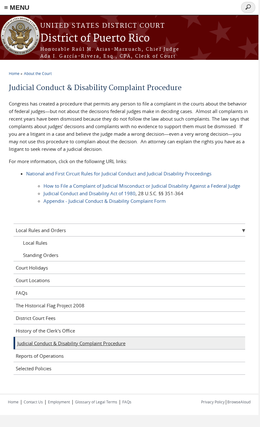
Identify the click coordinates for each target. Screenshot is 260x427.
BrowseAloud (239, 401)
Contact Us (33, 401)
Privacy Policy (213, 401)
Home (14, 73)
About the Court (38, 73)
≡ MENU (16, 7)
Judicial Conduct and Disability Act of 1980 (89, 193)
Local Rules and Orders (41, 230)
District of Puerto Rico (95, 38)
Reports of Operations (40, 356)
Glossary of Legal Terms (96, 401)
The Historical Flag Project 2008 (50, 305)
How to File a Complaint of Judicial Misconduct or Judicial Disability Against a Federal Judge (141, 186)
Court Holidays (32, 268)
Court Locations (33, 280)
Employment (59, 401)
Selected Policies (33, 368)
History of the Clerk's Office (45, 330)
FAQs (21, 293)
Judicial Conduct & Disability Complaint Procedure (71, 343)
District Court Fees (35, 318)
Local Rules (35, 243)
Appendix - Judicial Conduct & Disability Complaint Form (104, 201)
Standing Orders (40, 255)
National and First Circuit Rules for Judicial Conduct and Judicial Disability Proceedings (118, 173)
